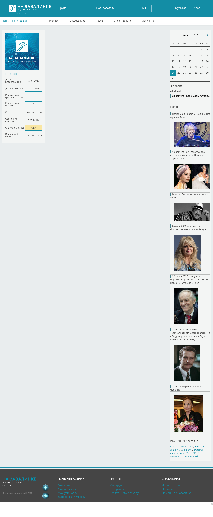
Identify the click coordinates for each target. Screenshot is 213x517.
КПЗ (144, 8)
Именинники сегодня (184, 441)
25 (178, 72)
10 (173, 61)
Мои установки (67, 493)
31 (173, 78)
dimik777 (175, 449)
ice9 (197, 446)
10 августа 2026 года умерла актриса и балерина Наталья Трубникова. (187, 155)
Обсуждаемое (77, 20)
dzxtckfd (198, 449)
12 (184, 61)
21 (196, 66)
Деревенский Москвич (72, 497)
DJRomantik (186, 446)
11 (178, 61)
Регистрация (19, 20)
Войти (5, 20)
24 (173, 72)
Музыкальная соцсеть (34, 8)
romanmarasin (191, 456)
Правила (167, 489)
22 (201, 66)
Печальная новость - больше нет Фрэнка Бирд (190, 115)
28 (196, 72)
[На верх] (46, 488)
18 (178, 66)
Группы (64, 8)
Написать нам (171, 485)
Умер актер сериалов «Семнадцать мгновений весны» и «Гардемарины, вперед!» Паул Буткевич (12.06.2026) (190, 334)
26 (184, 72)
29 (201, 72)
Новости (175, 106)
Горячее (54, 20)
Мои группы (118, 485)
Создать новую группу (124, 493)
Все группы (117, 489)
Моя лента (148, 20)
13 (190, 61)
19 (184, 66)
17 (173, 66)
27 (190, 72)
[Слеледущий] (173, 35)
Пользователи (105, 8)
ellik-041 (187, 449)
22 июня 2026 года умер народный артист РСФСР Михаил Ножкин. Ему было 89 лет (189, 279)
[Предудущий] (207, 35)
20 (190, 66)
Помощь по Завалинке (176, 493)
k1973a (174, 446)
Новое (99, 20)
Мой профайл (67, 489)
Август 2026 (190, 35)
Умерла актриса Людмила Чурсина (186, 388)
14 (196, 61)
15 (201, 61)
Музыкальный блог (187, 8)
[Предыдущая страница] (46, 496)
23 (207, 66)
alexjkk (174, 453)
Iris (202, 446)
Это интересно (122, 20)
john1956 (185, 453)
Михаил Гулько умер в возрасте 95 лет (189, 196)
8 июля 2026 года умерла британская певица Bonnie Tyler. (189, 227)
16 (207, 61)
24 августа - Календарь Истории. (191, 95)
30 (207, 72)
